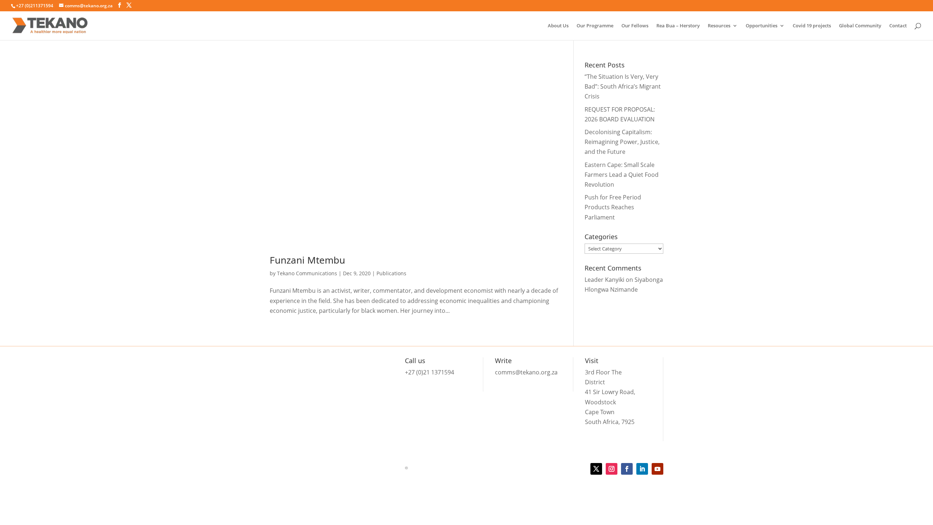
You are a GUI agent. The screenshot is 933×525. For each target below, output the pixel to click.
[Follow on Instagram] (611, 469)
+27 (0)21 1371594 (429, 372)
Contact (898, 26)
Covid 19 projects (812, 26)
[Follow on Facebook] (627, 469)
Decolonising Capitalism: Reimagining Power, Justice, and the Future (622, 142)
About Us (558, 26)
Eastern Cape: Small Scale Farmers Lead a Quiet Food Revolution (622, 174)
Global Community (860, 26)
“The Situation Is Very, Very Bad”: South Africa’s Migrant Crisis (623, 86)
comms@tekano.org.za (526, 372)
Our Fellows (634, 26)
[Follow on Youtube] (657, 469)
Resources (719, 26)
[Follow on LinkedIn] (642, 469)
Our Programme (595, 26)
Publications (391, 273)
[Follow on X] (596, 469)
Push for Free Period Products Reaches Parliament (613, 207)
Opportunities (761, 26)
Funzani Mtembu (307, 260)
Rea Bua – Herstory (678, 26)
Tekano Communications (307, 273)
